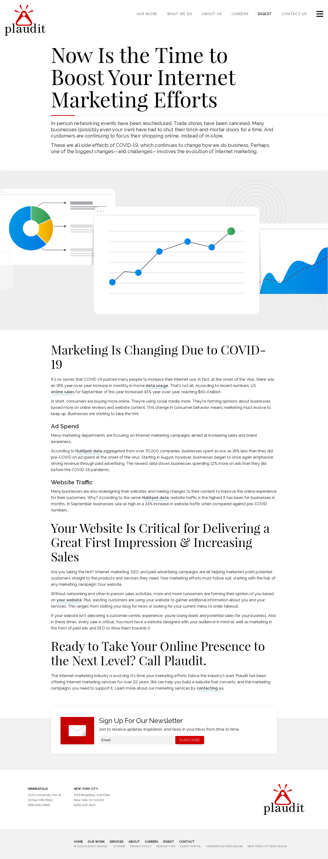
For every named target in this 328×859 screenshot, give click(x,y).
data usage (157, 385)
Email (105, 740)
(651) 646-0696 (39, 805)
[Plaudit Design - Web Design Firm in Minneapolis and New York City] (25, 20)
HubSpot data (88, 451)
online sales (62, 392)
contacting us (210, 688)
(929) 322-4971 (85, 805)
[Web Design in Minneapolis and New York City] (284, 799)
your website (69, 600)
